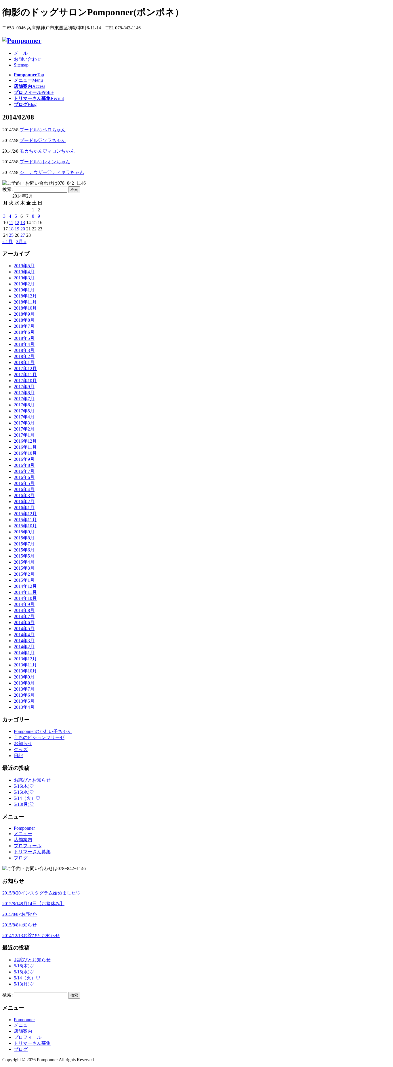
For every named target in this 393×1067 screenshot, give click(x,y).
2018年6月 (24, 332)
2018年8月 (24, 320)
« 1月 (7, 241)
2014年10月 (25, 598)
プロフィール (27, 845)
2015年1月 (24, 580)
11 (11, 222)
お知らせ (23, 743)
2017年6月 (24, 404)
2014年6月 (24, 622)
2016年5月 (24, 483)
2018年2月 (24, 356)
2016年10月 (25, 453)
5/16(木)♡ (24, 786)
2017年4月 (24, 416)
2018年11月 (25, 302)
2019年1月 (24, 289)
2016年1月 (24, 507)
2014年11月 (25, 592)
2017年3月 (24, 422)
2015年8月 (24, 537)
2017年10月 (25, 380)
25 (11, 235)
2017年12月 (25, 368)
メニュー (23, 833)
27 (22, 235)
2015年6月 (24, 549)
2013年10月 (25, 670)
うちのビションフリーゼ (39, 737)
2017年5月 (24, 410)
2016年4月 (24, 489)
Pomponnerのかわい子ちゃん (43, 731)
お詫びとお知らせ (32, 780)
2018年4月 (24, 344)
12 (17, 222)
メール (21, 53)
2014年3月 (24, 640)
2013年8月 (24, 683)
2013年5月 (24, 701)
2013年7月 (24, 689)
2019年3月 (24, 277)
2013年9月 (24, 676)
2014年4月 (24, 634)
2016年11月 (25, 447)
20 (22, 228)
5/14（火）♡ (27, 798)
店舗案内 (23, 839)
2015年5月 (24, 556)
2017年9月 (24, 386)
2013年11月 (25, 664)
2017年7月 (24, 398)
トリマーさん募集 (32, 851)
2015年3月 (24, 568)
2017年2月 (24, 429)
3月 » (21, 241)
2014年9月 (24, 604)
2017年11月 (25, 374)
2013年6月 (24, 695)
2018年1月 (24, 362)
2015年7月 (24, 543)
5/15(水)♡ (24, 792)
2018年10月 (25, 308)
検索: (7, 189)
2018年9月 (24, 314)
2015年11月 (25, 519)
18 (11, 228)
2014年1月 (24, 652)
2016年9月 (24, 459)
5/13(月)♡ (24, 804)
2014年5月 (24, 628)
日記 (18, 755)
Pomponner (24, 828)
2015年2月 (24, 574)
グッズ (21, 749)
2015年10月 (25, 525)
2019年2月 (24, 283)
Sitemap (21, 64)
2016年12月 (25, 441)
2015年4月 (24, 562)
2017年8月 (24, 392)
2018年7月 (24, 326)
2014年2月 (24, 646)
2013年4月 (24, 707)
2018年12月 (25, 295)
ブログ (21, 857)
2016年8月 (24, 465)
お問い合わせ (27, 59)
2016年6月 (24, 477)
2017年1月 (24, 435)
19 (17, 228)
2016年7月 (24, 471)
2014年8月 (24, 610)
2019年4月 (24, 271)
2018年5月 (24, 338)
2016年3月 (24, 495)
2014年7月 (24, 616)
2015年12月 (25, 513)
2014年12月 (25, 586)
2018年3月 (24, 350)
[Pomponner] (21, 40)
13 (22, 222)
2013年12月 (25, 658)
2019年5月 (24, 265)
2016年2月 (24, 501)
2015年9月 (24, 531)
